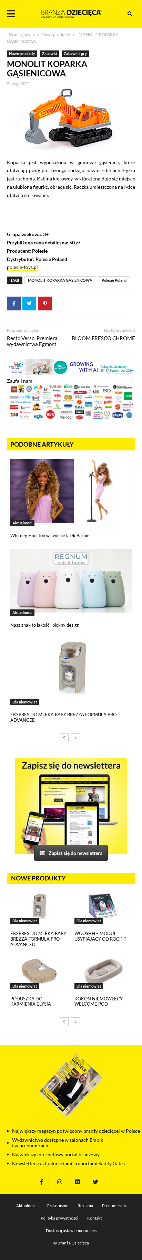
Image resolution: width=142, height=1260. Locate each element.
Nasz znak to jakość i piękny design (44, 625)
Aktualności (22, 523)
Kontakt (94, 1218)
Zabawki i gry (75, 53)
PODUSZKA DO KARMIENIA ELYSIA (30, 1001)
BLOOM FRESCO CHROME (103, 338)
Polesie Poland (114, 280)
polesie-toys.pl (22, 267)
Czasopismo (58, 1205)
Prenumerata (114, 1205)
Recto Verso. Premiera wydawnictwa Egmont (32, 341)
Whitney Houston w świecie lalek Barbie (49, 535)
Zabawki (49, 53)
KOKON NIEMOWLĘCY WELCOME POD (98, 1001)
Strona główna (22, 34)
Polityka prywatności (59, 1218)
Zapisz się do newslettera (75, 853)
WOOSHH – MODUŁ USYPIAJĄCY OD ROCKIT (100, 936)
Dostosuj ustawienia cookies (71, 1230)
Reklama (85, 1205)
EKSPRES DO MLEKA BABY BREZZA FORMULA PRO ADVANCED (63, 717)
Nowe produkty (56, 34)
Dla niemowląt (24, 702)
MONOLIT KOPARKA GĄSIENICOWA (60, 280)
